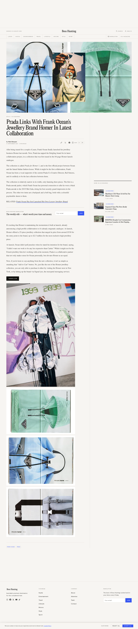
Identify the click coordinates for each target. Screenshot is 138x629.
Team (73, 600)
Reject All (116, 626)
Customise (104, 626)
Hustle (18, 36)
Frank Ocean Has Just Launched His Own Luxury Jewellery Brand (42, 201)
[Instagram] (7, 600)
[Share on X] (65, 142)
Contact (74, 604)
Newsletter (113, 36)
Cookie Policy (47, 626)
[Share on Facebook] (69, 142)
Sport (71, 36)
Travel (38, 36)
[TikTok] (19, 600)
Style (63, 36)
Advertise (74, 596)
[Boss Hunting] (69, 31)
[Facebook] (10, 600)
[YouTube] (16, 600)
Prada (18, 546)
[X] (13, 600)
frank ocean (11, 546)
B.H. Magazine (125, 36)
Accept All (128, 626)
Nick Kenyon (12, 142)
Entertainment (28, 36)
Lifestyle (47, 36)
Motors (56, 36)
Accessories (16, 116)
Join (80, 213)
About (73, 593)
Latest (10, 36)
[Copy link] (61, 142)
